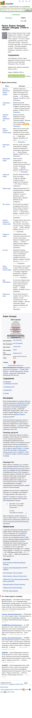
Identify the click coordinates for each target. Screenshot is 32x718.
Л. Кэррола (20, 452)
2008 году (21, 479)
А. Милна (9, 448)
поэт (20, 353)
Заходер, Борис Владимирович (12, 567)
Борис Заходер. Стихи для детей (12, 572)
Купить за (16, 76)
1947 (26, 468)
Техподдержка (11, 684)
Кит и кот (5, 250)
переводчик (16, 353)
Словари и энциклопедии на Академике (15, 7)
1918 (20, 340)
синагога (25, 543)
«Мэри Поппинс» (17, 448)
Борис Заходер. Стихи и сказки (7, 130)
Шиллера (6, 498)
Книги (23, 18)
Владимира (24, 531)
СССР (19, 472)
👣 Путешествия (4, 686)
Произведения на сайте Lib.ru (15, 365)
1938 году (21, 425)
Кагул (14, 343)
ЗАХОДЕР (5, 652)
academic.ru (6, 3)
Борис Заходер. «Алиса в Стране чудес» (15, 576)
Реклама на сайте (19, 684)
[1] (14, 416)
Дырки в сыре (7, 188)
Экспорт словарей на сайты (6, 689)
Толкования (16, 14)
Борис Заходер (7, 562)
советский (17, 371)
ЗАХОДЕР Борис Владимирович (12, 625)
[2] (8, 496)
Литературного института (17, 468)
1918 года (27, 401)
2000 (19, 346)
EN (19, 1)
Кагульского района (14, 405)
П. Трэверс (26, 448)
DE (23, 1)
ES (26, 1)
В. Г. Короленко (21, 533)
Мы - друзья (6, 204)
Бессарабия (19, 343)
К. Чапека (13, 454)
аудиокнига (26, 124)
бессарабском (13, 403)
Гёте (20, 464)
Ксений (20, 496)
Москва (15, 349)
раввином (17, 414)
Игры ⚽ (23, 21)
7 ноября (15, 346)
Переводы (8, 18)
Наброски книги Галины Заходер (12, 587)
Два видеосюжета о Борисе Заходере (14, 584)
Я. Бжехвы (6, 455)
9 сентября (16, 340)
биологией (18, 420)
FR (29, 1)
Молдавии (24, 405)
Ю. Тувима (25, 454)
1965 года (6, 470)
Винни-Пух (19, 446)
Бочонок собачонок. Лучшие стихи (7, 222)
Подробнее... (17, 100)
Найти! (28, 10)
